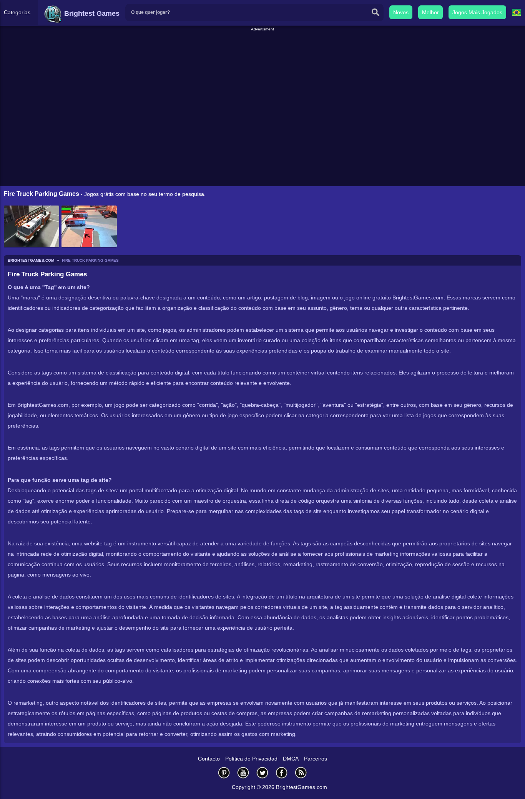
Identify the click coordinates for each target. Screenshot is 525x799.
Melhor (430, 12)
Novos (401, 12)
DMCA (291, 759)
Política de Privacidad (251, 759)
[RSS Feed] (301, 772)
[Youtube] (243, 772)
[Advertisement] (262, 49)
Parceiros (315, 759)
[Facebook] (282, 772)
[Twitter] (262, 772)
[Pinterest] (224, 772)
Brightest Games (91, 13)
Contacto (209, 759)
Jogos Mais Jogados (477, 12)
